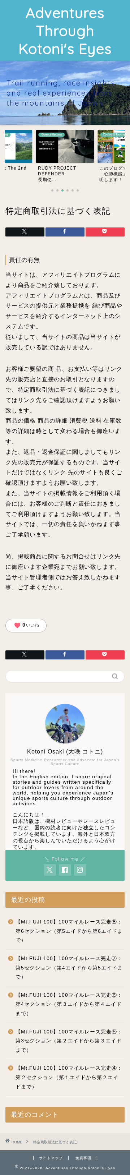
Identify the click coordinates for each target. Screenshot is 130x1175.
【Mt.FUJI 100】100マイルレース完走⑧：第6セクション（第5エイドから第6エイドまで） (69, 931)
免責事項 (83, 1158)
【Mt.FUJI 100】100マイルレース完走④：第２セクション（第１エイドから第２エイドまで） (69, 1077)
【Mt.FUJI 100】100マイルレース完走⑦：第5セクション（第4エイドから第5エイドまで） (69, 968)
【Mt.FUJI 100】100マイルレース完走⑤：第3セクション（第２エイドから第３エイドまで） (69, 1041)
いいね (26, 625)
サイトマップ (51, 1158)
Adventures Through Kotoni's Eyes (65, 30)
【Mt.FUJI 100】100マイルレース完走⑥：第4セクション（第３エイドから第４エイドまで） (69, 1004)
